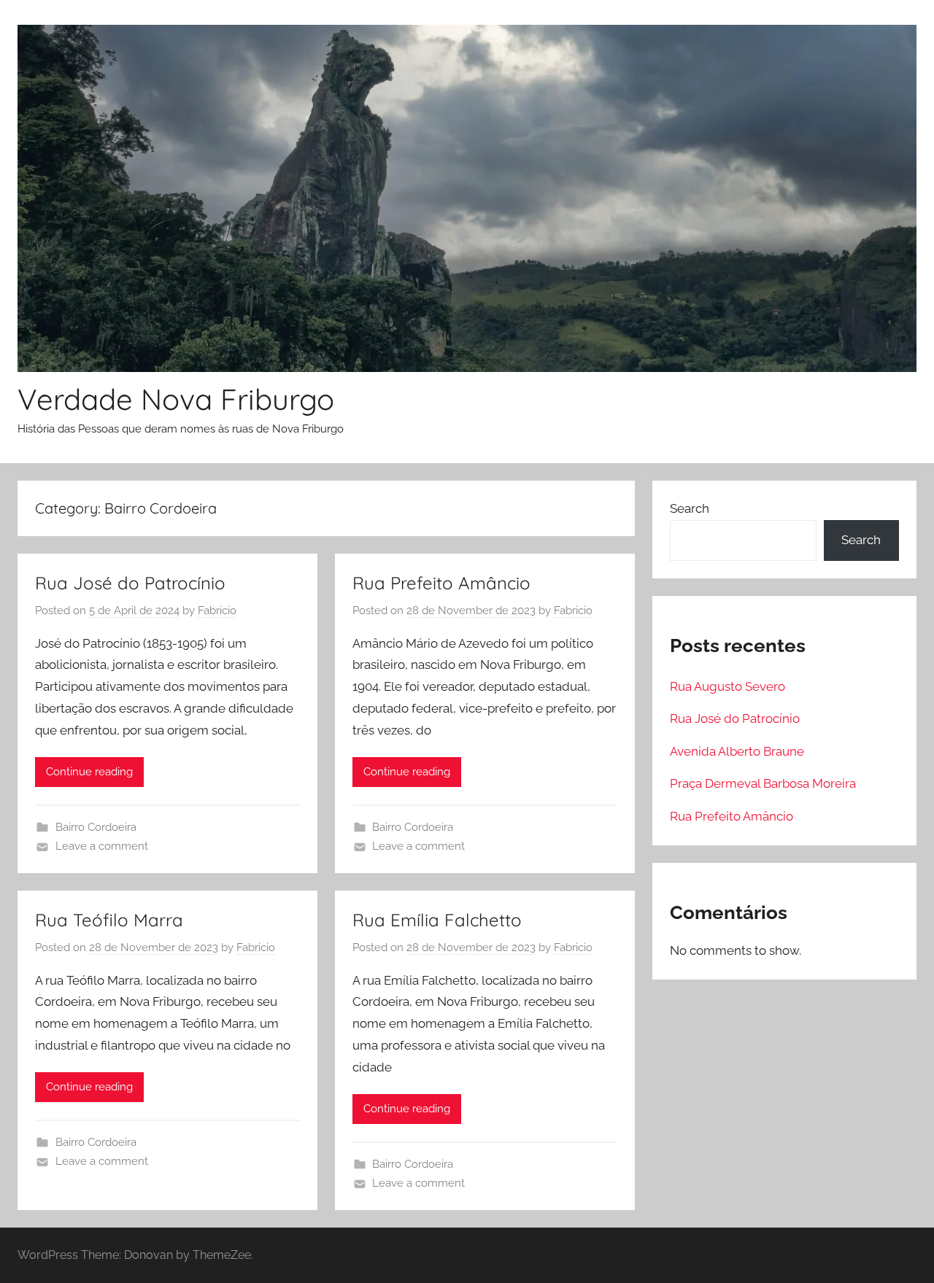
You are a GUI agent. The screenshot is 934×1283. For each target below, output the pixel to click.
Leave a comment (101, 846)
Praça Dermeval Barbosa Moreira (763, 783)
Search (689, 508)
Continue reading (89, 771)
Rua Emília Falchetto (437, 920)
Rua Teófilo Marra (109, 920)
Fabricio (217, 610)
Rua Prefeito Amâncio (441, 583)
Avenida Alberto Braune (737, 751)
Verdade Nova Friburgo (176, 399)
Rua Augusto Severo (727, 686)
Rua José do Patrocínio (130, 583)
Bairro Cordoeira (95, 827)
